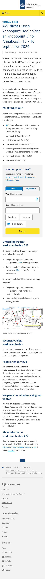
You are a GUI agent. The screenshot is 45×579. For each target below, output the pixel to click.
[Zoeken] (42, 13)
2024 (24, 467)
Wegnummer (31, 189)
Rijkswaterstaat (18, 447)
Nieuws (9, 467)
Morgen (26, 217)
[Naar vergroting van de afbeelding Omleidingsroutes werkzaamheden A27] (22, 318)
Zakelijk (5, 498)
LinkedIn (7, 556)
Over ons (5, 489)
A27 (8, 125)
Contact (5, 507)
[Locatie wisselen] (36, 199)
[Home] (3, 468)
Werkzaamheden (10, 22)
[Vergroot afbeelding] (39, 327)
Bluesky (7, 570)
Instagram (8, 565)
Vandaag (12, 217)
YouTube (7, 561)
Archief (16, 467)
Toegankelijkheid (8, 518)
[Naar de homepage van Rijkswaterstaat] (22, 5)
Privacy (4, 532)
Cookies (5, 527)
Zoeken (22, 231)
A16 (17, 270)
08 (29, 467)
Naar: (14, 205)
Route (13, 189)
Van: (14, 194)
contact (11, 450)
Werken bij (12, 494)
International (7, 503)
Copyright (5, 523)
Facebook (8, 552)
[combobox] (22, 199)
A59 (20, 262)
